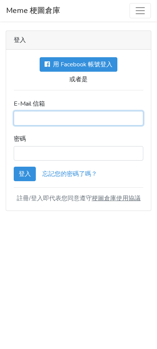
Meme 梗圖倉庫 (33, 10)
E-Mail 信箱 (29, 104)
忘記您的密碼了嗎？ (69, 174)
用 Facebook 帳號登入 (81, 64)
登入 (25, 174)
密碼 (20, 139)
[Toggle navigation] (140, 10)
